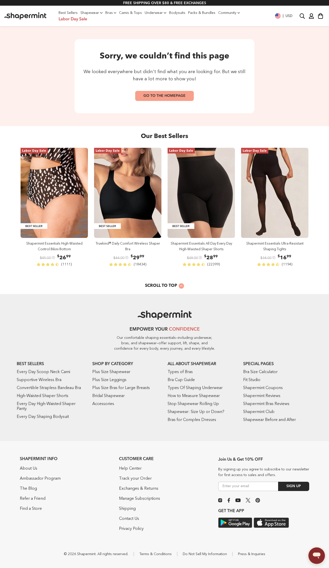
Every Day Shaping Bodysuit (43, 417)
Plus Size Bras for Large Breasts (121, 388)
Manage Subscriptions (139, 499)
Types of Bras (180, 372)
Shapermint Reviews (261, 396)
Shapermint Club (259, 412)
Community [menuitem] (227, 13)
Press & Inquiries (251, 554)
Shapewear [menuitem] (89, 13)
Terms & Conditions (155, 554)
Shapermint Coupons (263, 388)
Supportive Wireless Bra (39, 380)
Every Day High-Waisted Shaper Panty (46, 406)
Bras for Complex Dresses (192, 420)
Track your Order (135, 479)
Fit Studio (251, 380)
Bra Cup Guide (181, 380)
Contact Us (129, 519)
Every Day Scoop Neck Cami (43, 372)
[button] (284, 16)
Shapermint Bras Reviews (266, 404)
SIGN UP (293, 486)
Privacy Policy (131, 529)
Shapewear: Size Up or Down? (196, 412)
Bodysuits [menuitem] (177, 13)
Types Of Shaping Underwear (195, 388)
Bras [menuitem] (109, 13)
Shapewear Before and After (269, 420)
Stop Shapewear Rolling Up (193, 404)
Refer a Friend (32, 499)
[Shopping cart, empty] (320, 16)
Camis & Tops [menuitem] (130, 13)
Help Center (130, 469)
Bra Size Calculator (260, 372)
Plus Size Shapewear (111, 372)
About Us (28, 469)
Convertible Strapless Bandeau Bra (49, 388)
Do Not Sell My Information (205, 554)
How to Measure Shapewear (194, 396)
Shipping (127, 509)
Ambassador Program (40, 479)
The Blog (28, 489)
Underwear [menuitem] (154, 13)
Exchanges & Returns (138, 489)
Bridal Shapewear (108, 396)
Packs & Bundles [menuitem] (201, 13)
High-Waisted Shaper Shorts (42, 396)
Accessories (103, 404)
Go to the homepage (164, 96)
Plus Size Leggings (109, 380)
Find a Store (31, 509)
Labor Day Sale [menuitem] (73, 19)
